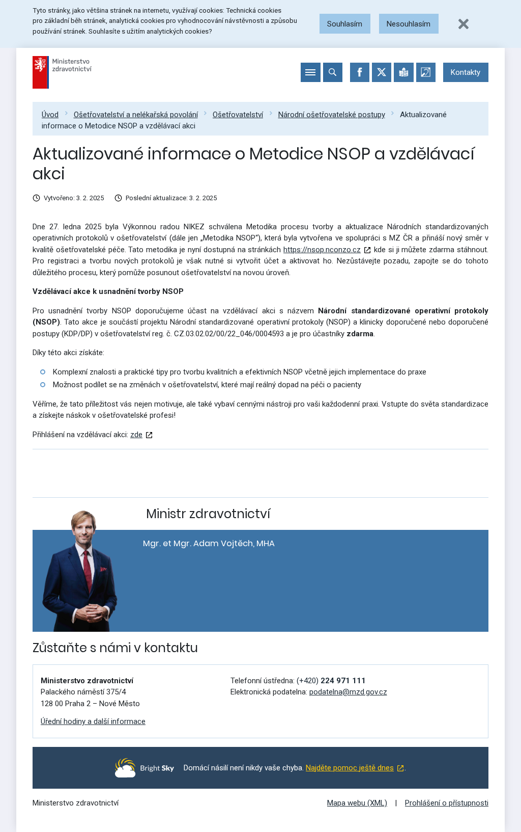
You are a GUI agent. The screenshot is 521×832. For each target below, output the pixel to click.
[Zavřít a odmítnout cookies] (463, 24)
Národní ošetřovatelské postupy (331, 114)
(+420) (331, 680)
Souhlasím (344, 24)
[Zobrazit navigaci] (310, 72)
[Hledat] (332, 72)
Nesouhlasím (408, 24)
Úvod (50, 114)
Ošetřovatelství (238, 114)
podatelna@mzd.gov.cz (348, 691)
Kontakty (465, 72)
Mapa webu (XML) (357, 803)
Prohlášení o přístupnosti (446, 803)
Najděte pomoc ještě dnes (350, 767)
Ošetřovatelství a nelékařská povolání (136, 114)
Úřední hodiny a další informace (93, 721)
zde (136, 434)
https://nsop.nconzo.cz (322, 249)
